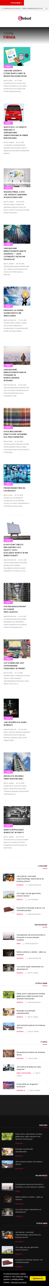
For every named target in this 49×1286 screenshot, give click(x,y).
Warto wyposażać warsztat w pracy (14, 831)
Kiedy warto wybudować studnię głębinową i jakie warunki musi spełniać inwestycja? (31, 996)
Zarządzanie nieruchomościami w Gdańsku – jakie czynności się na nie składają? (15, 254)
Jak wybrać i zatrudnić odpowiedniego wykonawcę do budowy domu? (30, 878)
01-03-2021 (22, 616)
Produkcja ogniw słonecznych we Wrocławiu (13, 313)
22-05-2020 (22, 729)
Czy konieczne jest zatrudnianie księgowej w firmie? (14, 666)
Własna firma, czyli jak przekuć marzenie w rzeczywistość (15, 195)
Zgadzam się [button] (38, 1278)
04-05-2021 (19, 441)
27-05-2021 (22, 320)
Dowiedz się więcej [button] (19, 1282)
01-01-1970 (20, 837)
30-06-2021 (20, 202)
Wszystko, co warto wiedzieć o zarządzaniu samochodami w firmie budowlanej (16, 132)
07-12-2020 (19, 673)
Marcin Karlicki (10, 320)
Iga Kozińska (33, 900)
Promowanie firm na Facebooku (14, 489)
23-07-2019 (20, 783)
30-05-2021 (20, 264)
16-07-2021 (20, 142)
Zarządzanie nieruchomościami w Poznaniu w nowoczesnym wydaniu (15, 375)
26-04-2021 (22, 560)
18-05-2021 (22, 385)
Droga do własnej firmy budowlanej (14, 777)
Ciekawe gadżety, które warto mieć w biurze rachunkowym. (15, 73)
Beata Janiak (9, 142)
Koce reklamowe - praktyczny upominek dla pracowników (15, 434)
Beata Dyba (8, 81)
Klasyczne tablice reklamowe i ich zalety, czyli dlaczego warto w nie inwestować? (16, 550)
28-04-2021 (19, 495)
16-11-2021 (18, 81)
